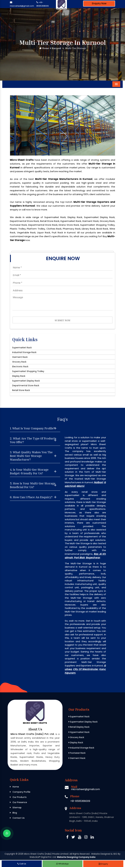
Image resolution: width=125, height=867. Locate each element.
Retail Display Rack (79, 726)
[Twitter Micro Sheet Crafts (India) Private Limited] (73, 837)
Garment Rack (20, 357)
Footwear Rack (77, 752)
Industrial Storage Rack (24, 352)
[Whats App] (7, 833)
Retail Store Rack (21, 390)
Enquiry (104, 863)
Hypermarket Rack (79, 732)
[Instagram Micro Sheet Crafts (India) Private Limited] (86, 837)
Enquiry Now (99, 3)
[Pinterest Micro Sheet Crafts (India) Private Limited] (79, 837)
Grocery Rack (19, 361)
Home (45, 48)
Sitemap (16, 807)
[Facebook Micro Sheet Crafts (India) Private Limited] (67, 837)
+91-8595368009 (80, 801)
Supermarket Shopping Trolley (28, 371)
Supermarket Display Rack (26, 380)
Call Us (22, 863)
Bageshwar (93, 557)
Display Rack (18, 376)
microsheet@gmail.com (22, 5)
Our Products (19, 797)
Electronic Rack (20, 366)
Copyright (10, 853)
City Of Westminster (85, 669)
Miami (80, 486)
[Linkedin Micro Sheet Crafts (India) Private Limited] (92, 837)
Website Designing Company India (76, 857)
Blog (14, 812)
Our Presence (19, 802)
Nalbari (98, 482)
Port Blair (79, 557)
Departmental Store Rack (25, 385)
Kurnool (56, 48)
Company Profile (21, 791)
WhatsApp (63, 863)
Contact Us (18, 817)
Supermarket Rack (22, 347)
